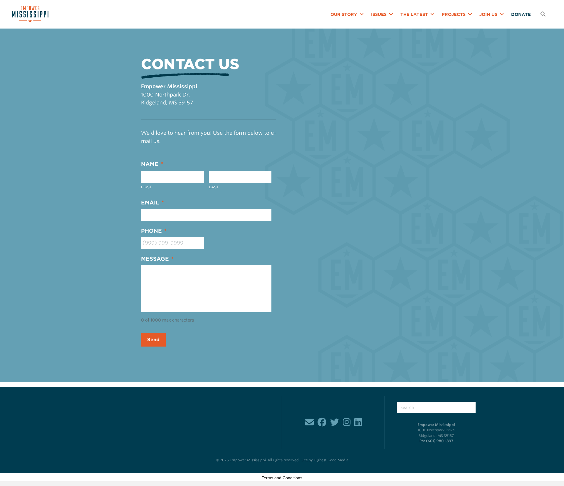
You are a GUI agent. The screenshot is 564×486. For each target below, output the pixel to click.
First (146, 187)
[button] (361, 14)
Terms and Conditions (282, 477)
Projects (454, 14)
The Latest (414, 14)
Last (214, 187)
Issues (379, 14)
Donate (521, 14)
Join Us (488, 14)
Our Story (343, 14)
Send (153, 339)
